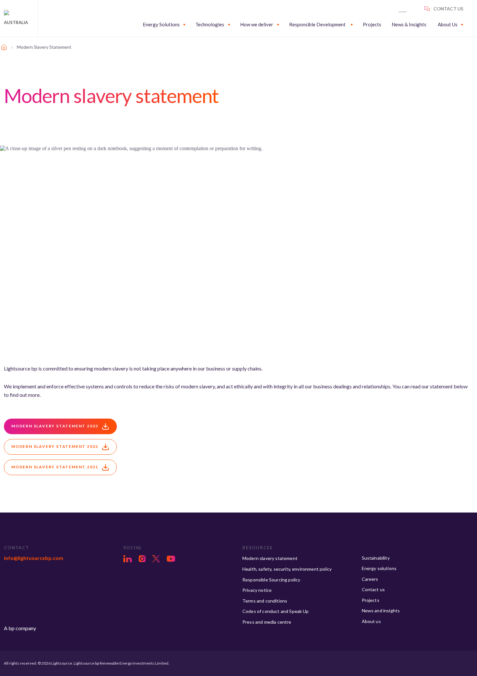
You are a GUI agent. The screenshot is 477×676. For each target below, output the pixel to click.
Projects (372, 24)
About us (371, 621)
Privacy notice (257, 590)
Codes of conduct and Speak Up (275, 611)
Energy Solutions (161, 24)
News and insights (381, 610)
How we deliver (256, 24)
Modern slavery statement (270, 558)
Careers (370, 579)
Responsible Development (317, 24)
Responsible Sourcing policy (271, 579)
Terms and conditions (264, 601)
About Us (448, 24)
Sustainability (376, 558)
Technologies (209, 24)
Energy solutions (379, 568)
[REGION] (443, 8)
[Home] (4, 47)
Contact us (373, 589)
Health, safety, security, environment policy (287, 569)
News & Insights (409, 24)
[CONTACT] (409, 8)
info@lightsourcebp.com (33, 558)
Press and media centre (266, 622)
